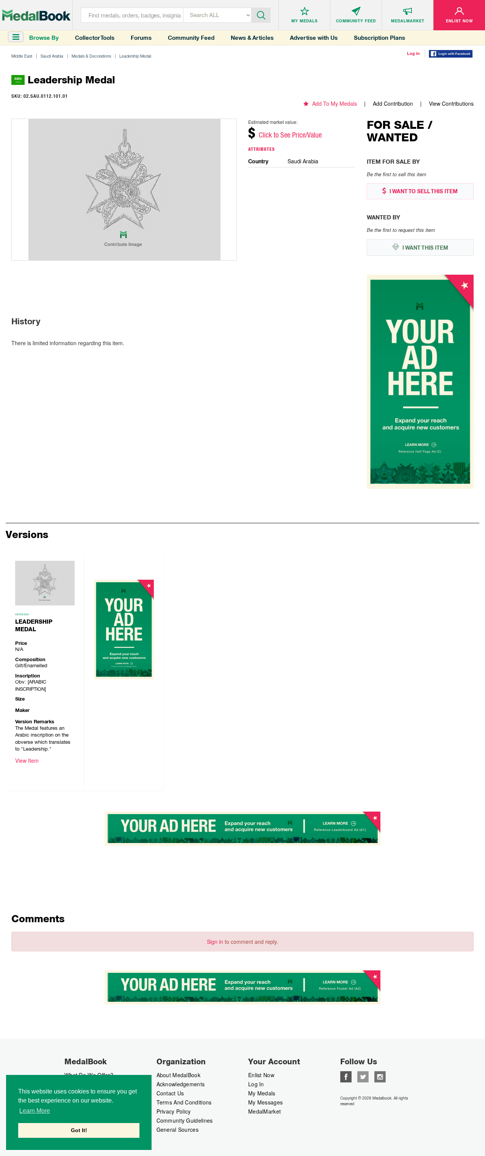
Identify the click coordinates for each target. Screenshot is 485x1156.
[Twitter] (363, 1076)
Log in (413, 53)
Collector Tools (94, 37)
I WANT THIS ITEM (424, 247)
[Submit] (261, 14)
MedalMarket (264, 1111)
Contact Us (170, 1093)
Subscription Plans (379, 37)
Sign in (215, 941)
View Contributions (451, 103)
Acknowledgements (180, 1084)
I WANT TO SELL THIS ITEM (423, 191)
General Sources (177, 1129)
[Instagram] (380, 1076)
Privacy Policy (173, 1111)
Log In (256, 1084)
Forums (141, 37)
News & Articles (252, 37)
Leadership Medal (135, 55)
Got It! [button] (79, 1130)
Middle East (21, 55)
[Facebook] (346, 1076)
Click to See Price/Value (290, 135)
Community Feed (191, 37)
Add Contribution (393, 103)
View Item (27, 760)
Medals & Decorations (91, 55)
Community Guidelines (184, 1120)
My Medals (261, 1093)
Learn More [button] (34, 1111)
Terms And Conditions (184, 1102)
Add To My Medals (334, 103)
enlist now (261, 1075)
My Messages (265, 1102)
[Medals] (36, 15)
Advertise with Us (314, 37)
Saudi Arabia (52, 55)
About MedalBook (178, 1075)
